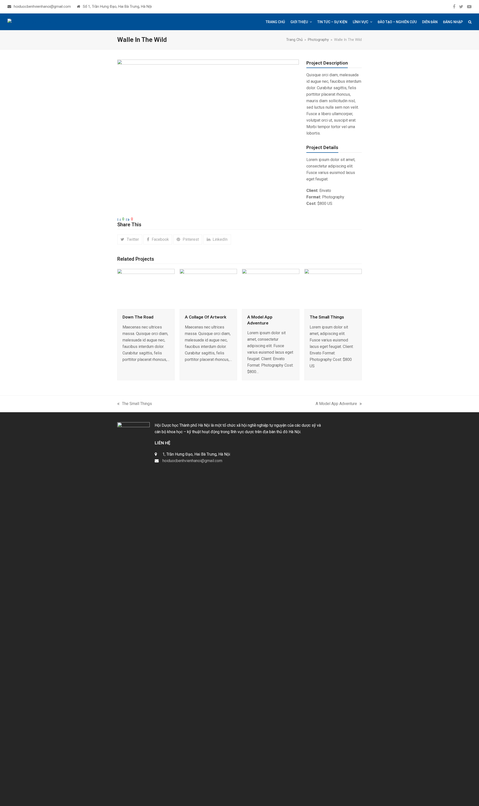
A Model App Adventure (336, 404)
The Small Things (327, 317)
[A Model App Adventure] (270, 288)
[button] (470, 21)
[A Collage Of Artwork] (208, 288)
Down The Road (137, 317)
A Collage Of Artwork (205, 317)
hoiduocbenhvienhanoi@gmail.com (42, 6)
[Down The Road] (146, 288)
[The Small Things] (333, 288)
